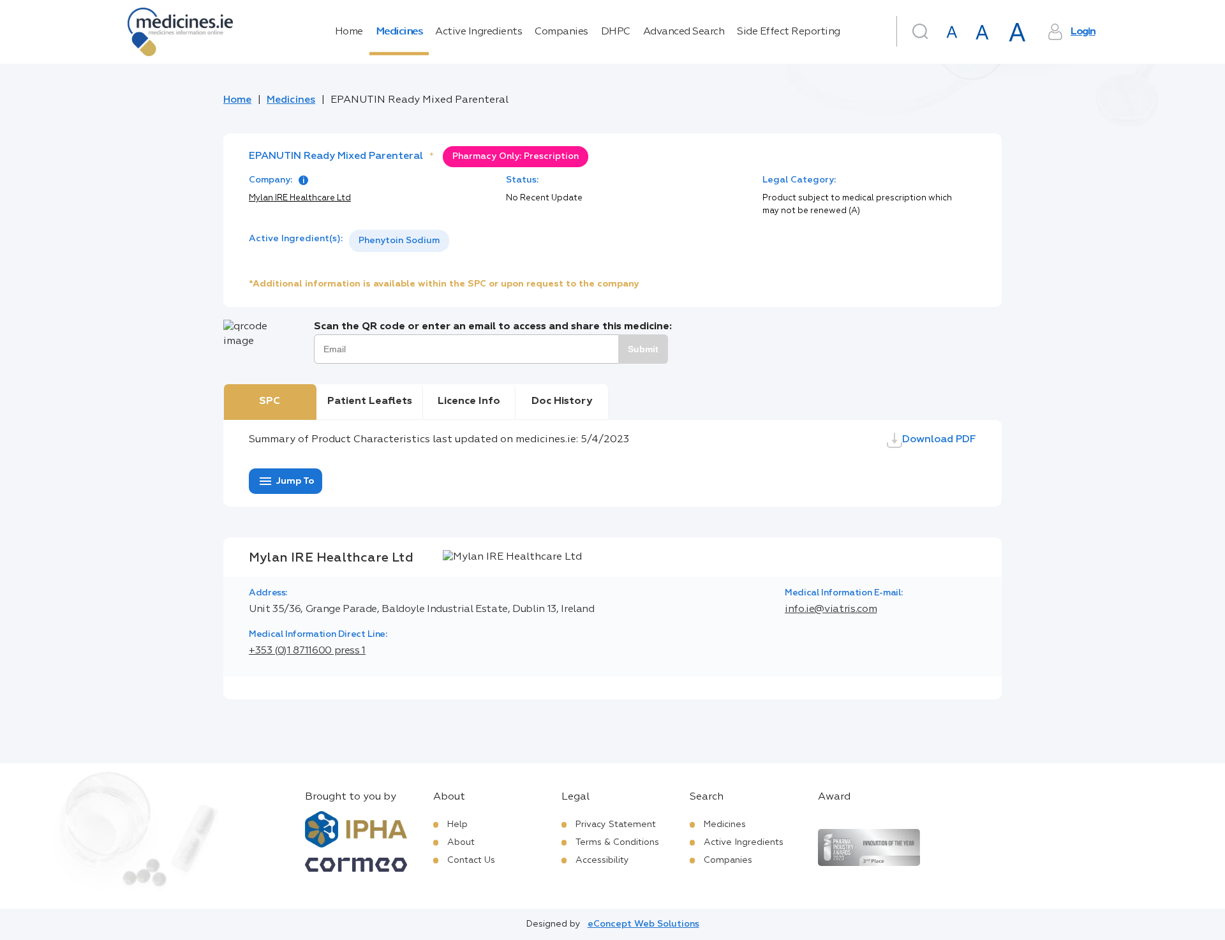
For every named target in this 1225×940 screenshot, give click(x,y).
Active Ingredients (478, 32)
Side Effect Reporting (788, 32)
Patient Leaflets (369, 401)
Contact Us (471, 860)
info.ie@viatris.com (831, 609)
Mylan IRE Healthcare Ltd (300, 198)
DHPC (615, 32)
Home (349, 32)
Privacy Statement (615, 824)
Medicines (399, 32)
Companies (561, 32)
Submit (643, 349)
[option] (399, 241)
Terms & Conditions (617, 842)
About (461, 842)
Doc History (561, 401)
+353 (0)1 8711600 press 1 (307, 651)
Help (457, 824)
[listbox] (399, 241)
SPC (269, 401)
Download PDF (939, 440)
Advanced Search (684, 32)
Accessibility (602, 860)
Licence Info (469, 401)
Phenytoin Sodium (399, 240)
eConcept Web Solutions (643, 924)
